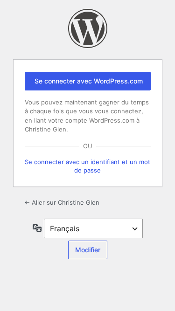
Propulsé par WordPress (87, 28)
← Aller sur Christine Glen (61, 202)
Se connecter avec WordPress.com (89, 81)
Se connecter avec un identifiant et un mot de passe (87, 166)
